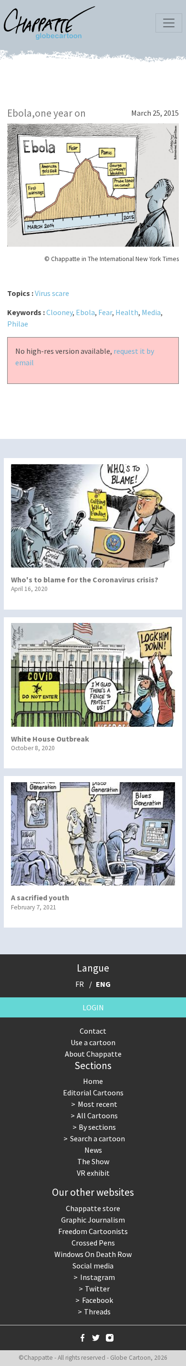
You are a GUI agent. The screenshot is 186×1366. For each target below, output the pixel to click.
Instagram (97, 1277)
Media (151, 312)
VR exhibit (93, 1173)
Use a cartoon (93, 1042)
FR (79, 984)
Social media (93, 1265)
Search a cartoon (97, 1138)
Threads (97, 1311)
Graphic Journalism (93, 1219)
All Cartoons (97, 1115)
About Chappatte (93, 1054)
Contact (93, 1031)
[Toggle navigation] (168, 23)
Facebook (97, 1300)
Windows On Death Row (93, 1254)
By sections (97, 1127)
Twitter (97, 1288)
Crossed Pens (93, 1242)
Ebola (85, 312)
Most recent (97, 1104)
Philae (17, 323)
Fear (105, 312)
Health (126, 312)
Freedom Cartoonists (93, 1231)
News (93, 1150)
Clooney (59, 312)
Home (93, 1081)
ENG (103, 984)
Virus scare (52, 293)
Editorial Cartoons (93, 1092)
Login (93, 1007)
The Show (93, 1161)
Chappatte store (93, 1208)
